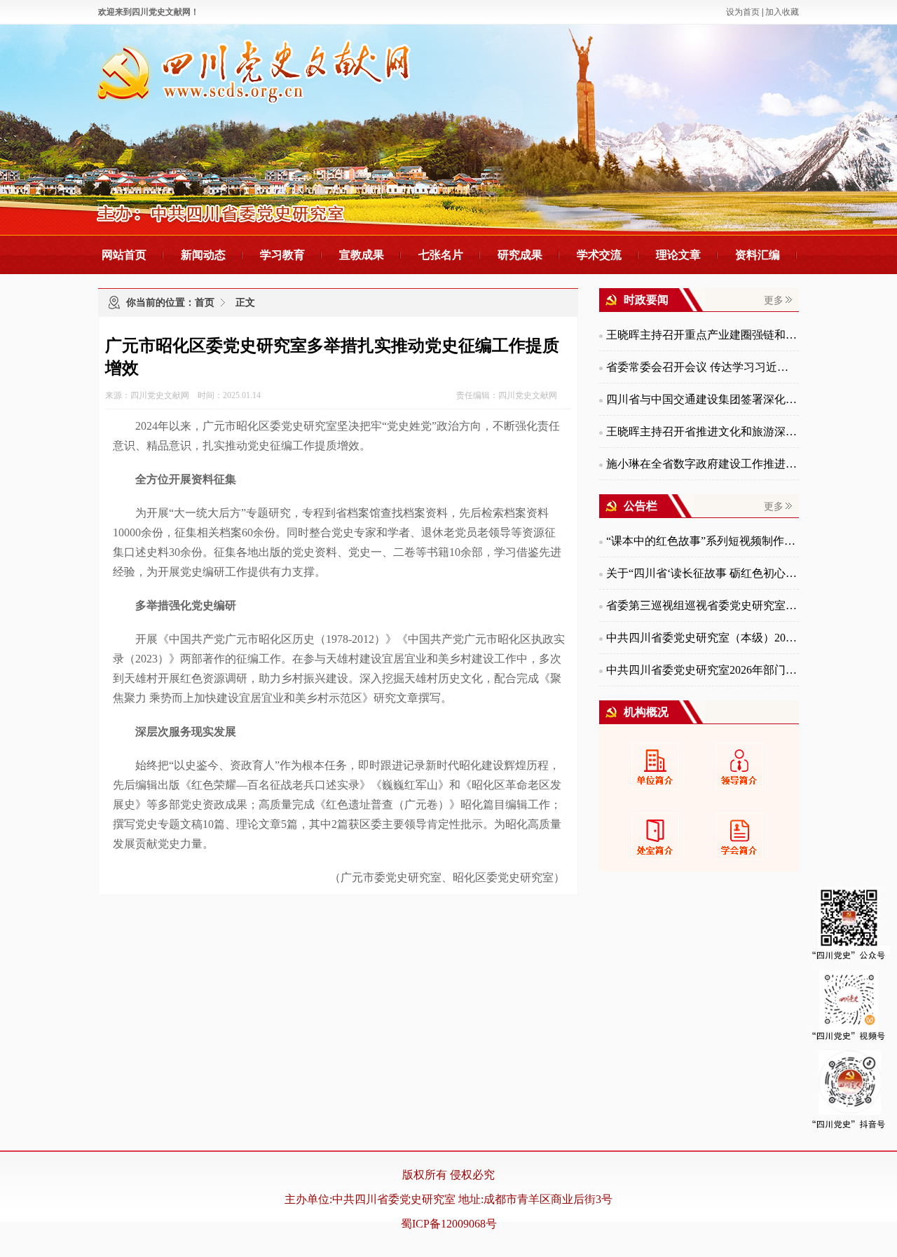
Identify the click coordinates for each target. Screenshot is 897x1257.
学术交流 (599, 255)
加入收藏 (782, 12)
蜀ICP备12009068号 (449, 1224)
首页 (204, 302)
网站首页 (124, 255)
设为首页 (743, 12)
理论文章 (678, 255)
